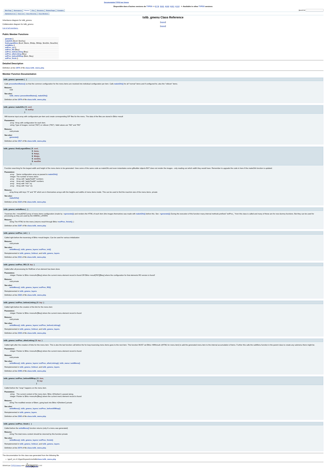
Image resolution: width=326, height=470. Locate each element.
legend (163, 22)
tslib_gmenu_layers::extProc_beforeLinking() (40, 325)
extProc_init (10, 47)
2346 (20, 371)
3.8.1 (162, 6)
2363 (20, 416)
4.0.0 (167, 6)
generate (8, 39)
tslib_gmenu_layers (50, 253)
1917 (20, 141)
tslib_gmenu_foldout (29, 253)
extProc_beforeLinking (14, 52)
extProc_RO (9, 50)
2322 (20, 295)
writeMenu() (15, 249)
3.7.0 (157, 6)
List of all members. (10, 28)
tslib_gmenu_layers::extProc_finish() (37, 440)
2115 (20, 202)
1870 (18, 68)
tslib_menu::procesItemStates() (23, 96)
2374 (20, 448)
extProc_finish (10, 58)
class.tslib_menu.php (34, 68)
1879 (20, 99)
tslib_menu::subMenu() (70, 363)
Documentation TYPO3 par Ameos (116, 2)
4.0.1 (172, 6)
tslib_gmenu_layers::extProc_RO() (36, 287)
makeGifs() (119, 84)
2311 (20, 257)
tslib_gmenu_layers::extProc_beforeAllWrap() (40, 408)
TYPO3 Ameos (16, 465)
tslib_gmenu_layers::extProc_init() (36, 249)
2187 (20, 226)
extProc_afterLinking (13, 54)
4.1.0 (177, 6)
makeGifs (8, 41)
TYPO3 (149, 6)
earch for (302, 10)
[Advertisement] (276, 2)
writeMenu (9, 45)
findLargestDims (11, 43)
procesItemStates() (17, 84)
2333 (20, 333)
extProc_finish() (65, 222)
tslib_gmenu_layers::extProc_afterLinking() (40, 363)
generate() (14, 137)
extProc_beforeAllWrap (14, 56)
